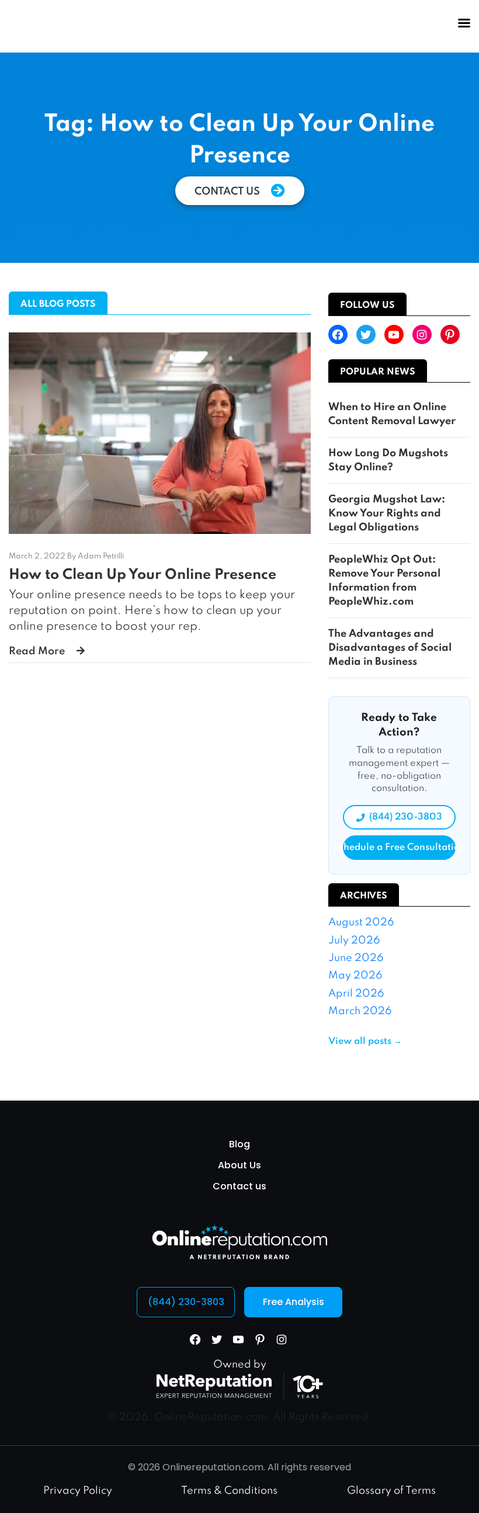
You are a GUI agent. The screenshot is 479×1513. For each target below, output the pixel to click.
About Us (239, 1165)
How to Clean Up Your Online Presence (142, 575)
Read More (37, 651)
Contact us (239, 1186)
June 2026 (356, 958)
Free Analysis (293, 1302)
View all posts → (365, 1041)
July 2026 (354, 940)
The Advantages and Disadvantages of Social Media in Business (390, 648)
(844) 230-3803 (405, 817)
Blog (239, 1144)
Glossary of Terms (391, 1491)
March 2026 (360, 1011)
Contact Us (228, 191)
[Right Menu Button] (464, 24)
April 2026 (356, 993)
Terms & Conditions (229, 1491)
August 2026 (361, 922)
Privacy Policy (77, 1491)
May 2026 (355, 975)
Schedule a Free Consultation (399, 847)
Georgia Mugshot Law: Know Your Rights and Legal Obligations (386, 513)
